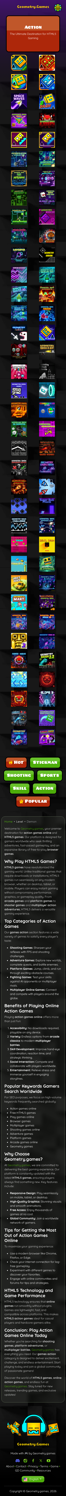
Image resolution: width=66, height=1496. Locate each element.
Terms (44, 1466)
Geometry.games (32, 828)
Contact (21, 1466)
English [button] (34, 1479)
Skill (20, 788)
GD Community (25, 1470)
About (10, 1466)
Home (8, 821)
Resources (44, 1470)
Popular (36, 801)
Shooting (19, 775)
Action (44, 788)
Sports (49, 775)
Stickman (45, 762)
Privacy (33, 1466)
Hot (19, 762)
